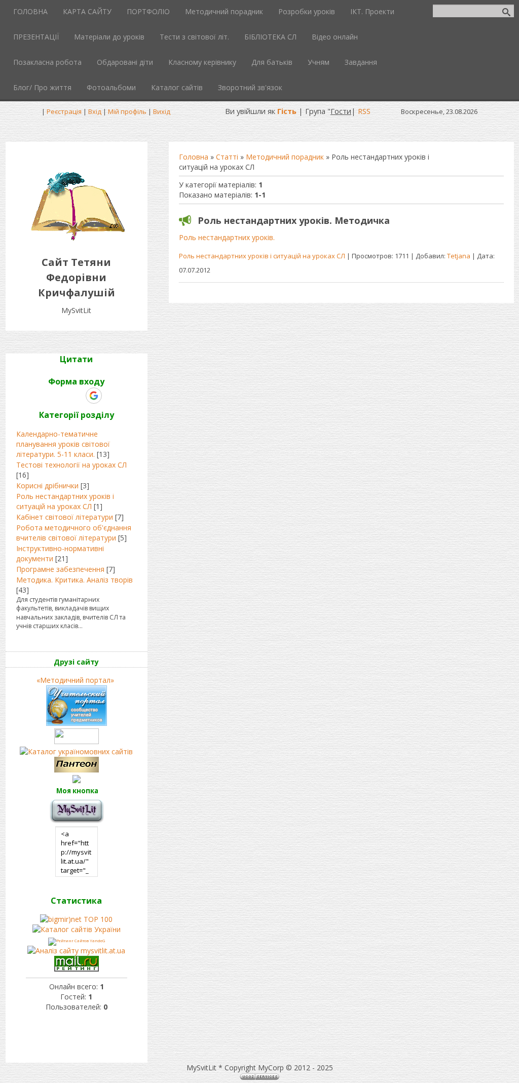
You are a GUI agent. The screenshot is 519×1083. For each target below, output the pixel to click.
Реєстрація (64, 111)
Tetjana (458, 255)
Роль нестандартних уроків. (227, 237)
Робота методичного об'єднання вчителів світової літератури (73, 533)
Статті (227, 157)
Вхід (94, 111)
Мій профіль (127, 111)
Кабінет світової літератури (64, 517)
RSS (364, 111)
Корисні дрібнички (47, 485)
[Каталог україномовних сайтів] (76, 751)
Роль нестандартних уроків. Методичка (294, 220)
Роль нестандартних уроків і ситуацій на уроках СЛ (262, 255)
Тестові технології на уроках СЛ (71, 465)
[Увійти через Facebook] (76, 395)
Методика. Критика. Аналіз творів (74, 580)
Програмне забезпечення (60, 569)
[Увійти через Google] (94, 396)
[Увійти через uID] (58, 395)
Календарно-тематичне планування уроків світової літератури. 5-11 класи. (63, 444)
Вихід (161, 111)
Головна (193, 157)
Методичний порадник (285, 157)
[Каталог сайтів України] (76, 929)
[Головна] (76, 239)
